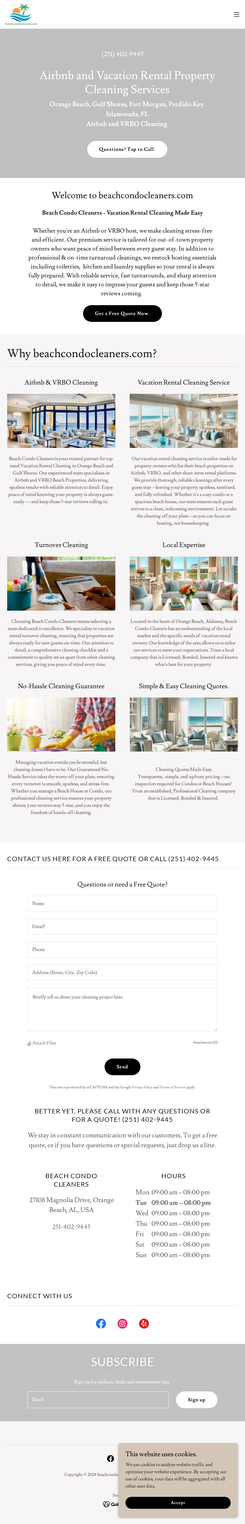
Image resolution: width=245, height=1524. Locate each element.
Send (122, 1067)
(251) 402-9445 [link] (122, 54)
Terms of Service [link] (173, 1087)
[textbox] (122, 904)
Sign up (197, 1400)
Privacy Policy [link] (142, 1087)
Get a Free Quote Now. (122, 314)
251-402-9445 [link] (71, 1227)
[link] (21, 14)
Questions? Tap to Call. (127, 149)
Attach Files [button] (44, 1043)
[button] (237, 14)
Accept (178, 1502)
